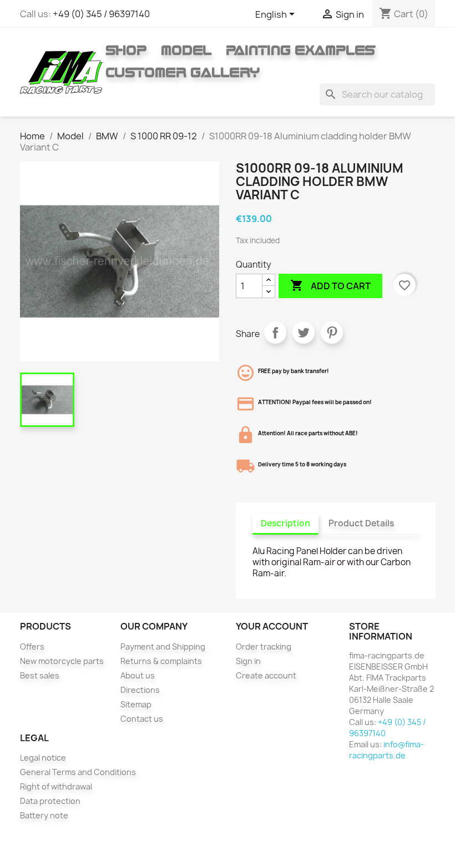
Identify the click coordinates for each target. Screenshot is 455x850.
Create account (266, 675)
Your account (272, 626)
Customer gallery (182, 72)
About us (137, 675)
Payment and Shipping (162, 646)
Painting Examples (300, 50)
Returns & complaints (161, 661)
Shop (125, 50)
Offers (32, 646)
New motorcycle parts (62, 661)
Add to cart (330, 285)
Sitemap (135, 704)
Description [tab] (285, 523)
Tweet (303, 332)
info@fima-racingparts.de (386, 750)
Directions (140, 690)
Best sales (39, 675)
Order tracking (263, 646)
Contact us (141, 718)
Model (186, 50)
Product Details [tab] (361, 523)
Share (275, 332)
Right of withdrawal (56, 786)
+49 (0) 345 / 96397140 (101, 14)
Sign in (248, 661)
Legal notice (43, 757)
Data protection (50, 801)
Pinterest (332, 332)
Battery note (44, 815)
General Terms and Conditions (78, 772)
